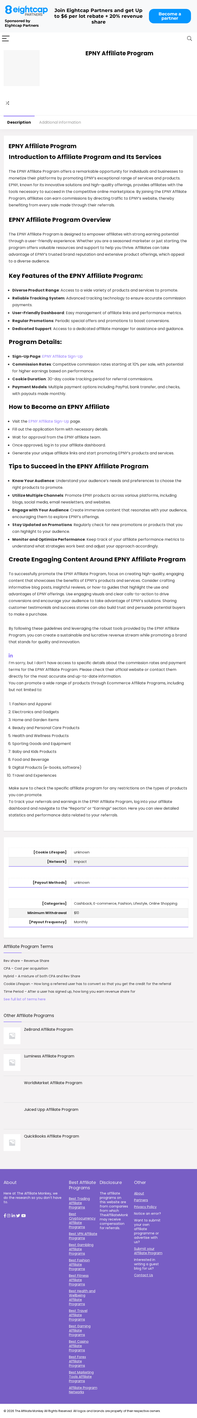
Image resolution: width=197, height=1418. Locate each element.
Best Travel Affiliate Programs (78, 1315)
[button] (5, 1216)
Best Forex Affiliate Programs (77, 1361)
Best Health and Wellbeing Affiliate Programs (82, 1297)
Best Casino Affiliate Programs (79, 1346)
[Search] (189, 38)
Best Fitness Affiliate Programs (79, 1280)
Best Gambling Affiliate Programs (81, 1249)
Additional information (60, 122)
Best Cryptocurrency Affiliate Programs (82, 1220)
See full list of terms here (25, 999)
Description (19, 122)
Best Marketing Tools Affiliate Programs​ (81, 1376)
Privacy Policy (145, 1206)
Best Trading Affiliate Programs (79, 1203)
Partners (141, 1200)
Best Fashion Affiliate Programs (79, 1264)
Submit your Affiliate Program (148, 1250)
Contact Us (143, 1275)
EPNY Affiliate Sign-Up (62, 356)
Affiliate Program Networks (83, 1389)
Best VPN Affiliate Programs (83, 1235)
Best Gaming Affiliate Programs (80, 1330)
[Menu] (6, 38)
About (139, 1193)
